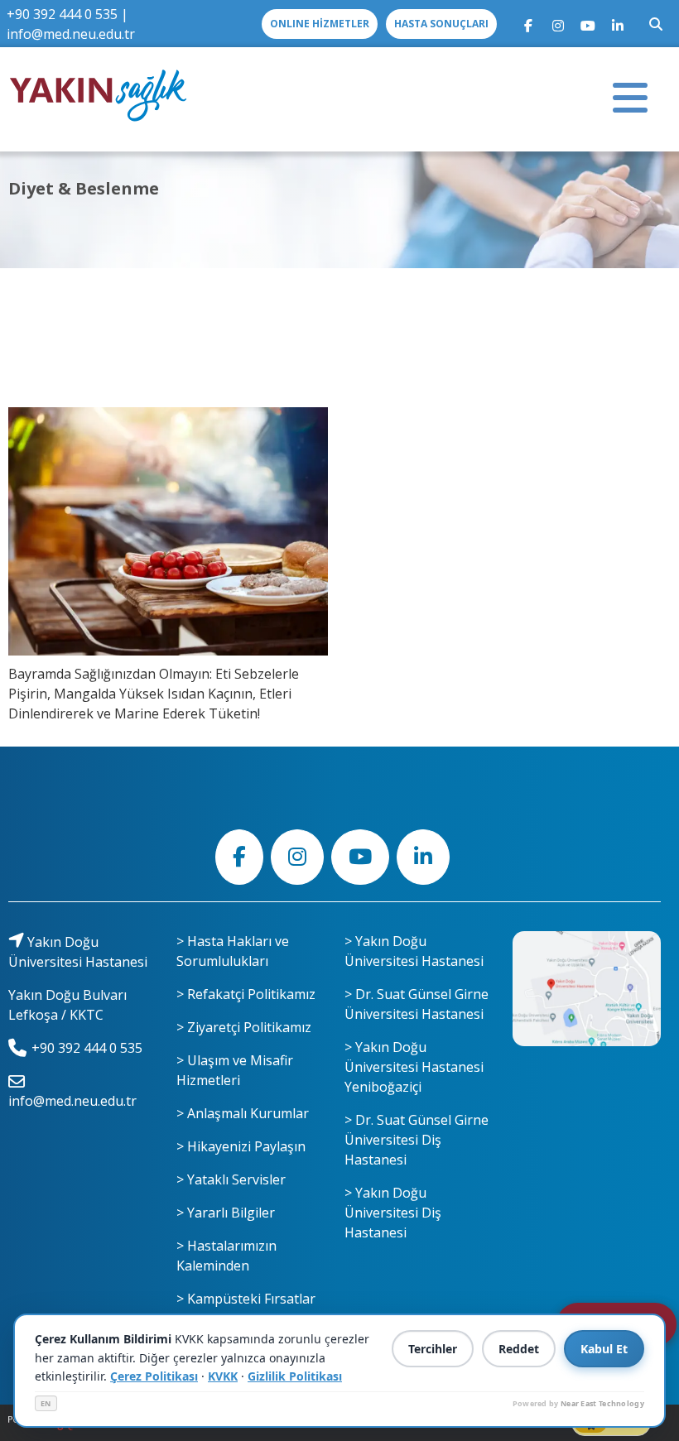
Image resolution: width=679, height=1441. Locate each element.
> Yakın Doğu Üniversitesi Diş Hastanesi (392, 1213)
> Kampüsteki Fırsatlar (245, 1299)
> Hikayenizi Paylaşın (241, 1146)
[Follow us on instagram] (558, 24)
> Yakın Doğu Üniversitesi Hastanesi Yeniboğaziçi (414, 1067)
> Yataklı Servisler (231, 1179)
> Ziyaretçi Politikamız (243, 1027)
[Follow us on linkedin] (617, 24)
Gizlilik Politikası (295, 1376)
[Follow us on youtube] (587, 24)
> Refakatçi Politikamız (245, 994)
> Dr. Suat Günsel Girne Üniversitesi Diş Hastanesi (416, 1140)
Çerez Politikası (154, 1376)
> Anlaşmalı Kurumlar (242, 1113)
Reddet (518, 1349)
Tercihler (432, 1349)
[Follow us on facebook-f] (528, 24)
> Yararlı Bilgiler (225, 1212)
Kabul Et (604, 1349)
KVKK (223, 1376)
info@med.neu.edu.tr (71, 34)
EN (46, 1403)
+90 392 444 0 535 (62, 14)
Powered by (578, 1403)
